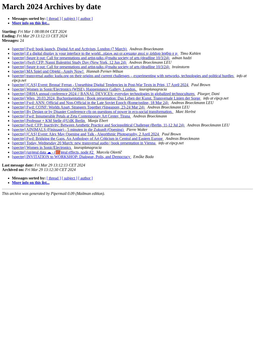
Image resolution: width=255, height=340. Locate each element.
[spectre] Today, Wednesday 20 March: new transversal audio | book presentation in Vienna (84, 143)
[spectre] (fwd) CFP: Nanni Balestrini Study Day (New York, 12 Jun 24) (69, 62)
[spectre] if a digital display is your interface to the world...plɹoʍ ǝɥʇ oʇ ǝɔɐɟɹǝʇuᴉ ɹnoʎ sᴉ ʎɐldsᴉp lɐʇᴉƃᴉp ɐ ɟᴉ (95, 53)
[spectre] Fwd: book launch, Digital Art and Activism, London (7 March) (70, 49)
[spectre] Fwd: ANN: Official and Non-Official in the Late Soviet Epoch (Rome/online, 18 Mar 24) (90, 103)
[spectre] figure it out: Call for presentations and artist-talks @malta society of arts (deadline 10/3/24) (91, 58)
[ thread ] (54, 18)
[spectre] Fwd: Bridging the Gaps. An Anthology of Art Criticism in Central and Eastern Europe (88, 138)
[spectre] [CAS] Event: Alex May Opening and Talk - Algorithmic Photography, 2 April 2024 (86, 134)
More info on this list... (31, 23)
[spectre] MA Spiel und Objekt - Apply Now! (48, 71)
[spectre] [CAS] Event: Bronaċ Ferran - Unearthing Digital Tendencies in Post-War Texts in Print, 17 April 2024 (100, 85)
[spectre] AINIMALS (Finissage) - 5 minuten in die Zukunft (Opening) (68, 129)
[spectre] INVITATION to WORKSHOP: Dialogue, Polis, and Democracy (71, 157)
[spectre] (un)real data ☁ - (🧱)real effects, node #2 (53, 152)
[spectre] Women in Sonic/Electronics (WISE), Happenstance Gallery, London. (74, 89)
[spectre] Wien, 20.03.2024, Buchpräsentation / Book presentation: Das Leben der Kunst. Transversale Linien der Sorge (106, 98)
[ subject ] (69, 18)
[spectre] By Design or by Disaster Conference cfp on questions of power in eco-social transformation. (93, 112)
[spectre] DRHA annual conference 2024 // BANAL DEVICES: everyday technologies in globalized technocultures (103, 94)
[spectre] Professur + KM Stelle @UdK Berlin (49, 120)
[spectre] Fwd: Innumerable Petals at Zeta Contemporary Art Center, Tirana (71, 116)
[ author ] (85, 18)
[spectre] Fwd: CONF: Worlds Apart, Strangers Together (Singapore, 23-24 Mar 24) (78, 107)
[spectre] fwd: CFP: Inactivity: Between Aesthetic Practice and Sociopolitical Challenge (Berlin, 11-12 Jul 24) (98, 125)
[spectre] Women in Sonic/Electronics (42, 147)
